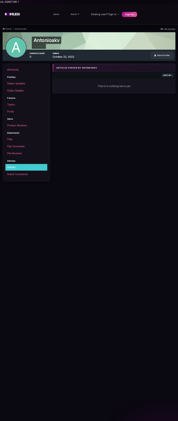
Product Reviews (17, 125)
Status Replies (15, 90)
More (74, 14)
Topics (11, 104)
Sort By (167, 75)
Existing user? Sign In (104, 14)
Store (56, 14)
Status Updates (16, 83)
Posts (10, 111)
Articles (11, 167)
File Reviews (14, 153)
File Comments (16, 146)
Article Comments (17, 174)
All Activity (13, 69)
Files (10, 139)
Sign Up (129, 14)
